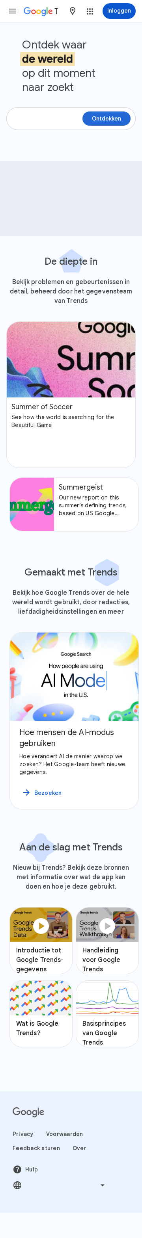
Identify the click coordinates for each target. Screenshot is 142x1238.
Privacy (23, 1134)
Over (79, 1148)
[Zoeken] (126, 173)
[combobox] (72, 11)
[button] (12, 11)
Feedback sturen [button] (36, 1148)
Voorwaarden (64, 1134)
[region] (71, 721)
